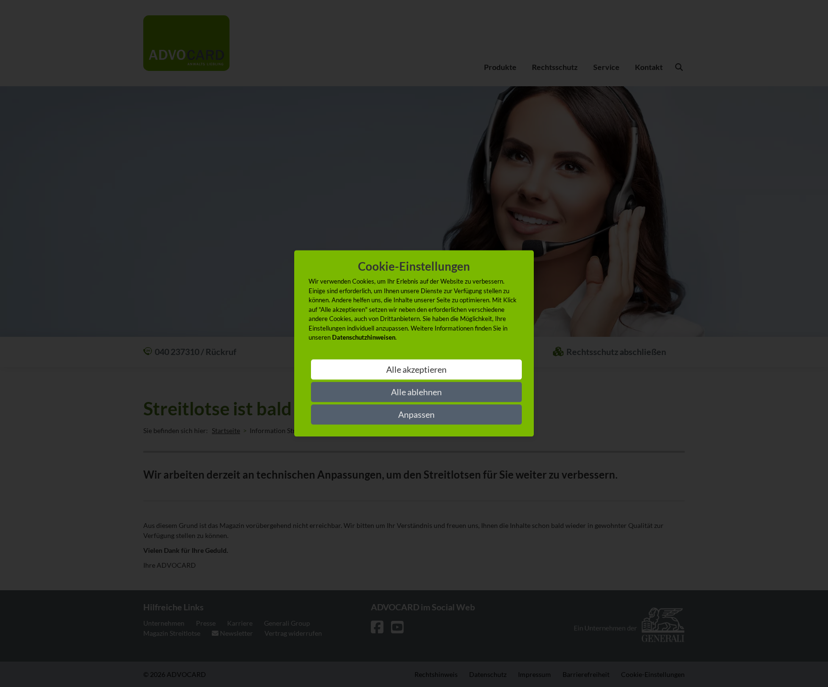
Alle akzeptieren (416, 370)
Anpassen (416, 415)
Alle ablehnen (416, 392)
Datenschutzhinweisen (363, 338)
